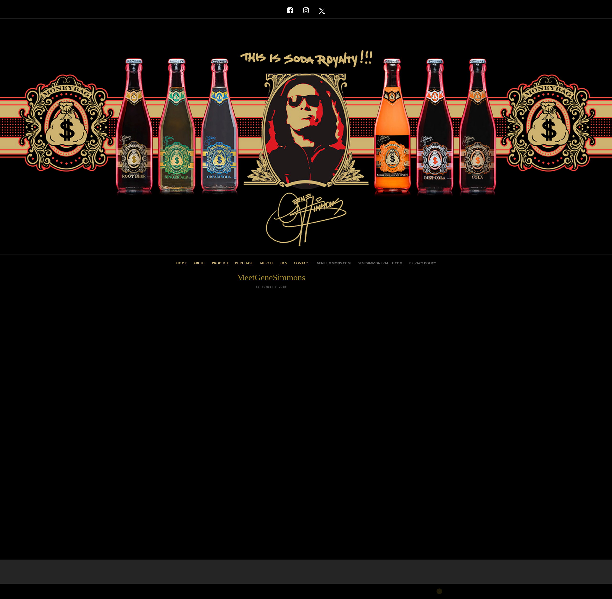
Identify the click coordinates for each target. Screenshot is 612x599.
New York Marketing (192, 591)
